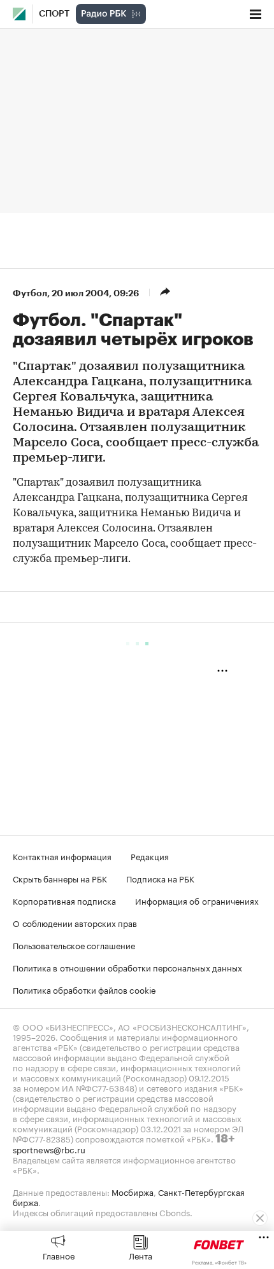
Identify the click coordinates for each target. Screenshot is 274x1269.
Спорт (54, 14)
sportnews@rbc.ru (49, 1148)
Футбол (30, 293)
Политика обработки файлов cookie (84, 989)
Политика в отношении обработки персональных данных (127, 967)
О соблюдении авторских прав (75, 922)
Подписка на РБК (160, 878)
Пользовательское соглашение (74, 944)
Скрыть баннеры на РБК (60, 878)
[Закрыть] (260, 1218)
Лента (140, 1255)
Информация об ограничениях (197, 900)
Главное (59, 1255)
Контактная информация (62, 855)
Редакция (150, 855)
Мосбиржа (133, 1191)
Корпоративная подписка (64, 900)
